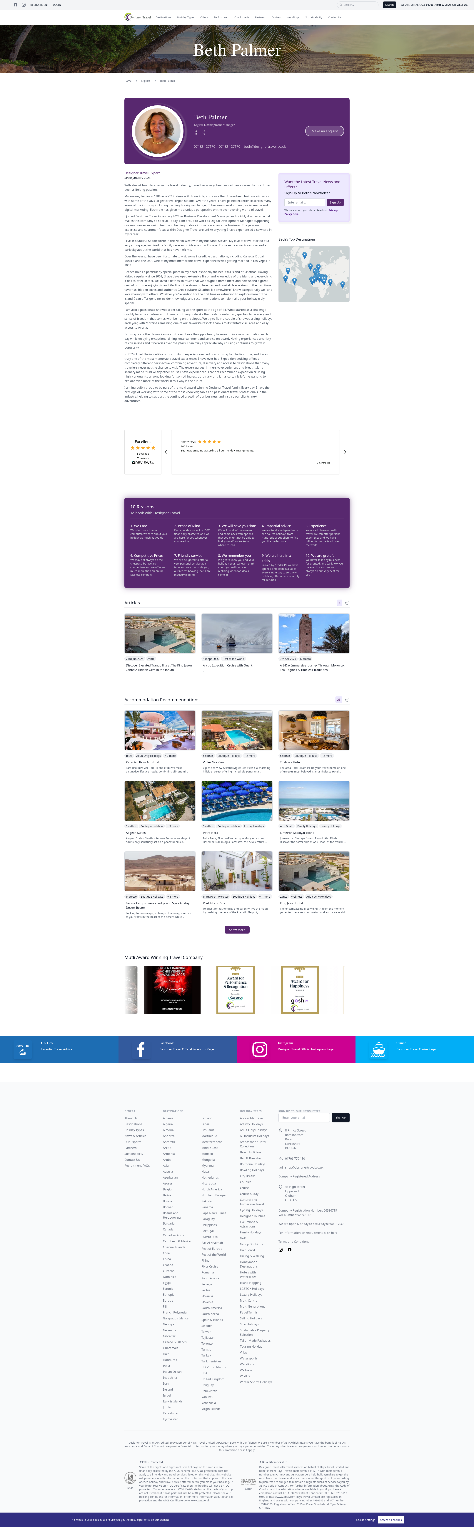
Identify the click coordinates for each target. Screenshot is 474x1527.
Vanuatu (207, 1397)
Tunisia (206, 1349)
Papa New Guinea (213, 1213)
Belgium (168, 1189)
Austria (168, 1171)
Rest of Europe (211, 1249)
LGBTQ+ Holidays (252, 1289)
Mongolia (208, 1160)
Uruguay (207, 1385)
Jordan (167, 1407)
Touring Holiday (251, 1346)
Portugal (207, 1231)
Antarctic (169, 1142)
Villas (243, 1352)
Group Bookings (251, 1244)
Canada (168, 1229)
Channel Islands (174, 1247)
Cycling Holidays (251, 1210)
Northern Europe (213, 1195)
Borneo (168, 1207)
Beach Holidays (250, 1152)
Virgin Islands (211, 1409)
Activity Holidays (251, 1124)
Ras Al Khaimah (212, 1243)
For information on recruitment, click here (308, 1233)
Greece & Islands (175, 1342)
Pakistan (207, 1201)
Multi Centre (248, 1300)
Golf (243, 1238)
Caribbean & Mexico (177, 1241)
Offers (204, 17)
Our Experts (241, 17)
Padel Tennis (249, 1312)
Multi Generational (253, 1306)
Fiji (165, 1306)
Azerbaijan (170, 1177)
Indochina (170, 1378)
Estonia (168, 1289)
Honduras (170, 1360)
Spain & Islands (212, 1320)
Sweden (207, 1326)
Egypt (167, 1283)
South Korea (210, 1314)
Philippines (209, 1225)
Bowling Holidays (252, 1170)
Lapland (207, 1118)
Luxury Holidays (251, 1295)
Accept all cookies (391, 1520)
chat (448, 4)
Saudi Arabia (210, 1278)
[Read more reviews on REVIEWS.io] (143, 463)
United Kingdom (212, 1379)
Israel (167, 1395)
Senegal (207, 1284)
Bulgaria (169, 1223)
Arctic (167, 1148)
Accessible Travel (251, 1118)
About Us (130, 1118)
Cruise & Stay (249, 1194)
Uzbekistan (209, 1391)
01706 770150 (434, 4)
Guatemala (170, 1348)
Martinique (209, 1136)
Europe (168, 1300)
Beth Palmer (167, 80)
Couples (245, 1182)
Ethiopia (168, 1295)
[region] (237, 1520)
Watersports (249, 1358)
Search (389, 4)
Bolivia (167, 1201)
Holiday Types (185, 17)
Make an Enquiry (325, 131)
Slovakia (207, 1296)
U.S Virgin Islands (213, 1367)
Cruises (276, 17)
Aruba (167, 1160)
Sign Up (335, 202)
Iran (166, 1384)
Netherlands (210, 1177)
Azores (168, 1183)
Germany (169, 1330)
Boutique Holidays (253, 1164)
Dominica (169, 1277)
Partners (260, 17)
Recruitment (39, 4)
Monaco (207, 1154)
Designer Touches (252, 1216)
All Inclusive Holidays (254, 1136)
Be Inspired (221, 17)
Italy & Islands (173, 1401)
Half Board (247, 1250)
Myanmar (208, 1166)
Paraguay (208, 1219)
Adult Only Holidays (253, 1130)
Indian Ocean (172, 1372)
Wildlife (245, 1376)
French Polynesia (175, 1312)
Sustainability (313, 17)
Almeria (168, 1130)
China (167, 1259)
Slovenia (207, 1302)
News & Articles (135, 1136)
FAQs (146, 1166)
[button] (342, 285)
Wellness (246, 1370)
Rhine (205, 1260)
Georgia (168, 1324)
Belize (167, 1195)
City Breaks (248, 1176)
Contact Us (334, 17)
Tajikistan (208, 1338)
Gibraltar (169, 1336)
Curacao (169, 1271)
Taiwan (206, 1332)
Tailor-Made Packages (255, 1341)
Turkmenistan (211, 1361)
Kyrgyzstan (170, 1419)
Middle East (209, 1148)
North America (211, 1189)
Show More (237, 930)
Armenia (169, 1154)
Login (57, 4)
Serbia (205, 1290)
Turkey (206, 1355)
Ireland (168, 1389)
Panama (207, 1207)
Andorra (169, 1136)
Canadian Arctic (174, 1235)
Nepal (205, 1171)
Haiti (166, 1354)
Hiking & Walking (252, 1256)
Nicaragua (208, 1183)
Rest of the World (213, 1255)
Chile (166, 1253)
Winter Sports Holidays (256, 1382)
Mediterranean (212, 1142)
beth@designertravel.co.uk (265, 146)
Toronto (207, 1343)
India (166, 1366)
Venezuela (208, 1403)
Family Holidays (251, 1232)
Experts (146, 80)
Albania (168, 1118)
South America (211, 1308)
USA (204, 1373)
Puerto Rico (209, 1237)
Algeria (168, 1124)
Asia (166, 1166)
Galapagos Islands (176, 1318)
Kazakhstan (171, 1413)
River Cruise (209, 1266)
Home (128, 81)
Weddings (293, 17)
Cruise (244, 1188)
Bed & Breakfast (251, 1158)
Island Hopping (250, 1283)
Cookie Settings (365, 1520)
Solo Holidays (249, 1324)
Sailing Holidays (251, 1318)
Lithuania (207, 1130)
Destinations (163, 17)
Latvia (205, 1124)
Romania (207, 1272)
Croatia (168, 1265)
